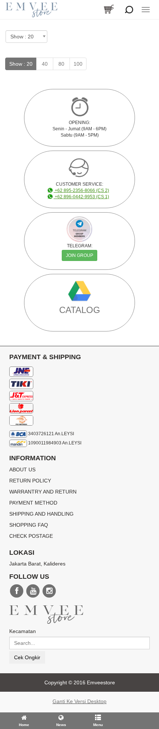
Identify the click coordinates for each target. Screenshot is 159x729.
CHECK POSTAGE (31, 536)
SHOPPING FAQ (28, 525)
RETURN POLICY (30, 481)
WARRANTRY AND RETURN (43, 492)
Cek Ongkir (27, 657)
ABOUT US (22, 469)
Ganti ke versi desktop (79, 701)
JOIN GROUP (79, 255)
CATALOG (79, 310)
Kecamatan (22, 631)
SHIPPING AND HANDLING (41, 514)
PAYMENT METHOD (33, 503)
